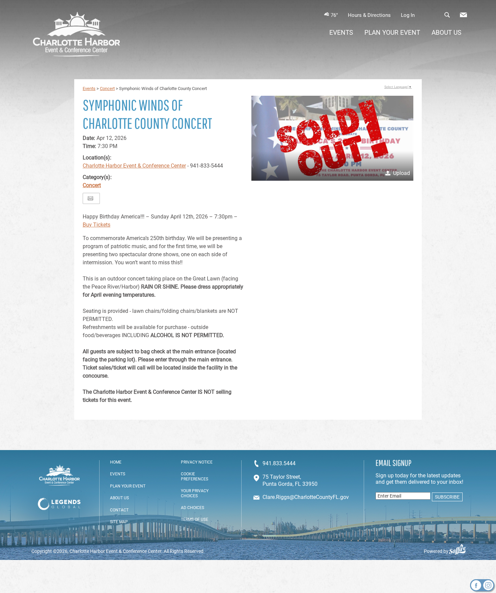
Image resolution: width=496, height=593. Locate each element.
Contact (119, 510)
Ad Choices (192, 507)
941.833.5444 (279, 463)
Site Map (119, 522)
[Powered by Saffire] (460, 551)
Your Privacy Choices (195, 493)
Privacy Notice (197, 462)
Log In (408, 15)
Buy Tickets (96, 224)
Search (447, 15)
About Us (446, 32)
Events (341, 32)
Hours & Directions (369, 15)
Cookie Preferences (194, 476)
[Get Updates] (463, 16)
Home (115, 462)
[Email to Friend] (90, 198)
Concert (107, 88)
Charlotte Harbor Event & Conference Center (134, 165)
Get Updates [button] (463, 15)
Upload (401, 173)
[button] (332, 138)
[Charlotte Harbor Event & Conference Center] (76, 35)
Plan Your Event (392, 32)
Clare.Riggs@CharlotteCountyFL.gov (306, 497)
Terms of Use (194, 519)
